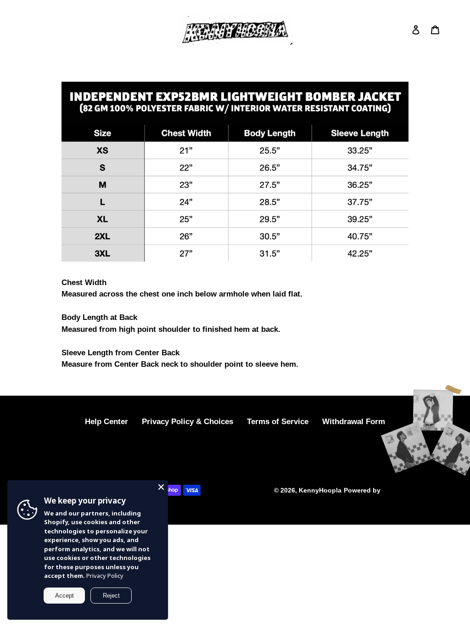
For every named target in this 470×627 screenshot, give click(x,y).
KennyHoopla (320, 490)
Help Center (106, 421)
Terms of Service (277, 421)
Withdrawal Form (353, 421)
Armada (394, 490)
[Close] (161, 487)
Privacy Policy (104, 575)
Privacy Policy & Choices (187, 421)
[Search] (403, 29)
